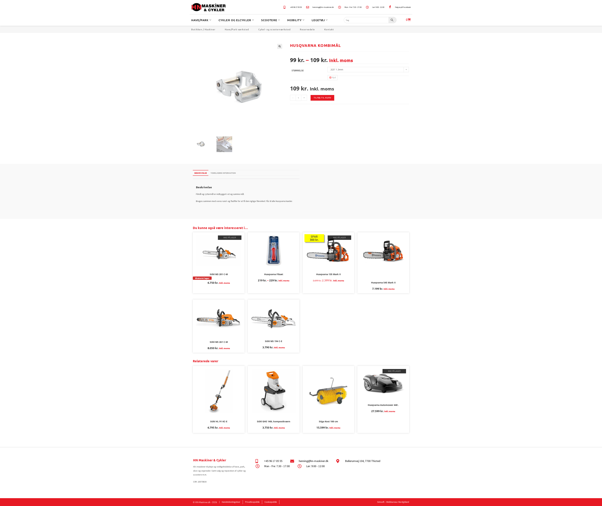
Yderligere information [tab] (223, 173)
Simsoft (380, 502)
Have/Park (200, 20)
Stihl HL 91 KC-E (218, 421)
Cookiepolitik (270, 502)
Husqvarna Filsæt (273, 274)
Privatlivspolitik (252, 502)
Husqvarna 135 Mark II (328, 274)
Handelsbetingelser (231, 502)
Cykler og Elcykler (235, 20)
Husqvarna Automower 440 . (383, 404)
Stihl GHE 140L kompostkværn (273, 421)
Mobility (294, 20)
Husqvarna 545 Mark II (383, 282)
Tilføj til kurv (322, 97)
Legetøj (318, 20)
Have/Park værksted (237, 29)
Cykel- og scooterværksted (274, 29)
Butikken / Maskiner (203, 29)
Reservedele (307, 29)
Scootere (269, 20)
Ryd (334, 77)
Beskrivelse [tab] (200, 173)
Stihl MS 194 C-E (273, 341)
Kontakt (329, 29)
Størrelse (298, 70)
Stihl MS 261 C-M (219, 341)
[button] (279, 46)
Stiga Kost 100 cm (328, 421)
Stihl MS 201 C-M (219, 274)
